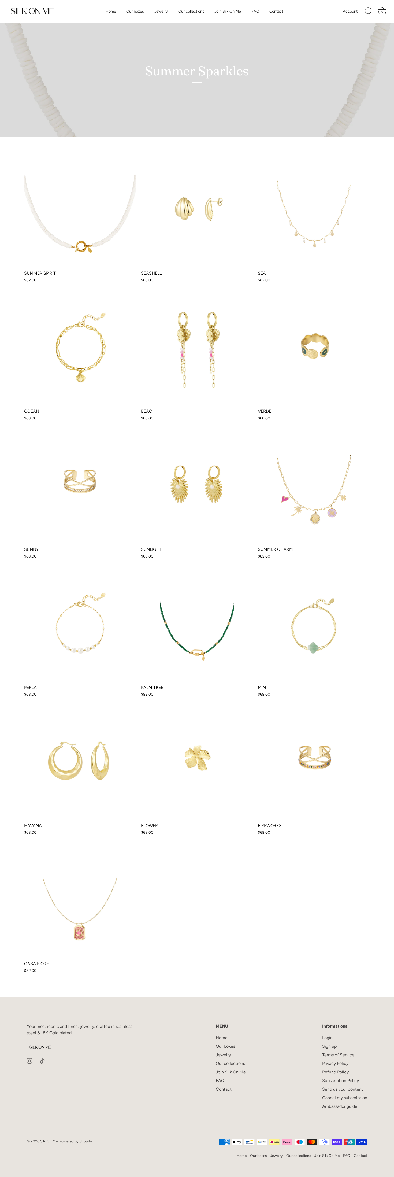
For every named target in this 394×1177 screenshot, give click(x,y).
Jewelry (161, 11)
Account (350, 11)
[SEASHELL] (196, 211)
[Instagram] (29, 1060)
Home (111, 11)
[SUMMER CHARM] (313, 488)
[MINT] (313, 626)
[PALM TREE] (196, 626)
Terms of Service (338, 1054)
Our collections (191, 11)
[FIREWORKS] (313, 764)
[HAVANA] (80, 764)
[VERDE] (313, 349)
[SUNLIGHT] (196, 488)
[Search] (368, 11)
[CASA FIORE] (80, 902)
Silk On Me (49, 1141)
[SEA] (313, 211)
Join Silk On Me (227, 11)
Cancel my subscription (344, 1097)
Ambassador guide (339, 1106)
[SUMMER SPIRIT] (80, 211)
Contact (276, 11)
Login (327, 1037)
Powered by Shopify (75, 1141)
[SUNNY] (80, 488)
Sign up (329, 1046)
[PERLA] (80, 626)
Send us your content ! (344, 1089)
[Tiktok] (42, 1060)
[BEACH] (196, 349)
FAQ (255, 11)
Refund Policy (335, 1072)
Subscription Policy (340, 1080)
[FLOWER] (196, 764)
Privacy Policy (335, 1063)
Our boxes (135, 11)
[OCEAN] (80, 349)
